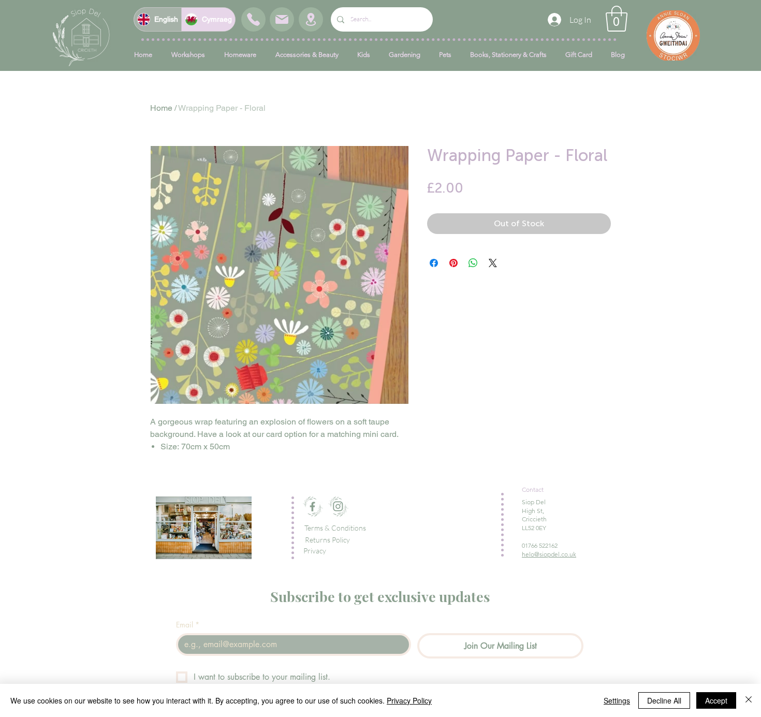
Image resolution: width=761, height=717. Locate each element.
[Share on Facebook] (434, 263)
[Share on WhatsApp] (473, 263)
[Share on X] (493, 263)
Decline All (664, 700)
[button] (616, 19)
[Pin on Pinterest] (453, 263)
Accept (716, 700)
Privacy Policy (409, 700)
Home (161, 108)
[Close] (748, 700)
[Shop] (253, 19)
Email (187, 624)
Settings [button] (617, 700)
